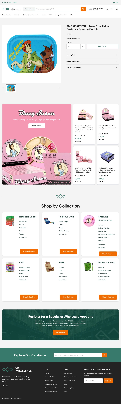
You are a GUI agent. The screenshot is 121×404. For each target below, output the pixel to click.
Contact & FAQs (7, 2)
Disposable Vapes (104, 270)
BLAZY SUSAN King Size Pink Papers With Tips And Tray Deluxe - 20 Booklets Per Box (84, 129)
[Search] (83, 9)
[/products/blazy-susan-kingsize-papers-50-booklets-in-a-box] (108, 114)
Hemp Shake (102, 274)
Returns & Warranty (51, 391)
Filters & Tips (63, 222)
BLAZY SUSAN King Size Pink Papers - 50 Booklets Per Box (107, 128)
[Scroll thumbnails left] (3, 88)
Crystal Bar (23, 222)
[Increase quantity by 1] (83, 46)
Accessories (63, 277)
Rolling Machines (104, 228)
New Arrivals (6, 15)
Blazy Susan (80, 136)
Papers (61, 267)
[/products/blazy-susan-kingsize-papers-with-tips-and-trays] (84, 114)
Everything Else (60, 15)
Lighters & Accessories (106, 234)
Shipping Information (51, 388)
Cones (61, 225)
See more (101, 244)
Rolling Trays (102, 231)
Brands (16, 15)
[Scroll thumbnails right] (58, 88)
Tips (60, 270)
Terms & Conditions (51, 384)
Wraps (61, 228)
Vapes (44, 15)
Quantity (69, 42)
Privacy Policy (49, 380)
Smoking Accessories (30, 15)
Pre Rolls (101, 267)
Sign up (108, 381)
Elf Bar (21, 225)
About (15, 2)
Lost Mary (22, 228)
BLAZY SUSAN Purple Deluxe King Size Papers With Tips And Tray (107, 170)
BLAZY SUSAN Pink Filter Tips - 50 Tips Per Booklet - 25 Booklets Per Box (84, 170)
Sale (71, 15)
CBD (50, 15)
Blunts (100, 240)
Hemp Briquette (104, 277)
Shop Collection (29, 251)
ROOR (21, 274)
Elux (20, 231)
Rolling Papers (64, 231)
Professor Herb (24, 270)
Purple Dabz (23, 277)
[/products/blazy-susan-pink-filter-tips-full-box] (84, 157)
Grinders (101, 225)
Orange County (24, 267)
